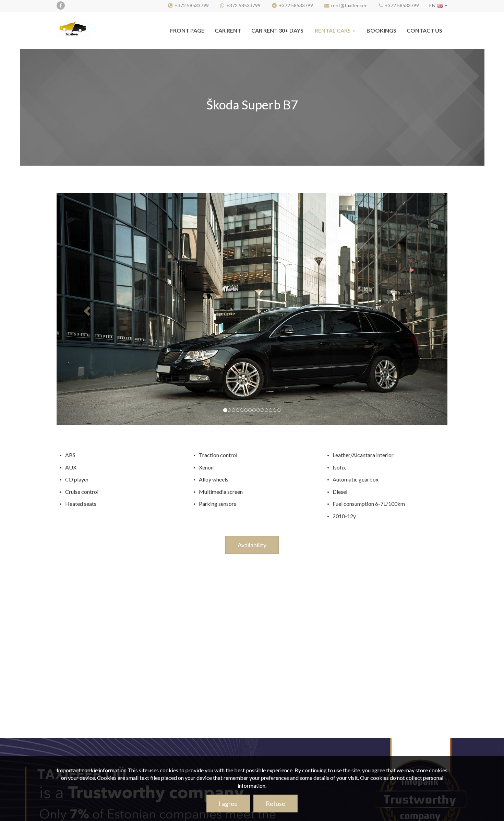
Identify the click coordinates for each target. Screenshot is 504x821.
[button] (438, 5)
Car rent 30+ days (277, 30)
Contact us (424, 30)
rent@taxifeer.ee (349, 5)
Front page (187, 30)
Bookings (381, 30)
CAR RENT (228, 30)
